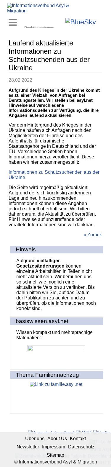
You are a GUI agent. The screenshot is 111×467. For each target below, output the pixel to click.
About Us (57, 438)
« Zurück (92, 234)
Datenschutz (81, 446)
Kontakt (78, 438)
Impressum (53, 446)
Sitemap (55, 455)
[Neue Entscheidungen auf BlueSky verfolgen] (80, 21)
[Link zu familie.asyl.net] (56, 396)
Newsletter (28, 446)
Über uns (34, 438)
